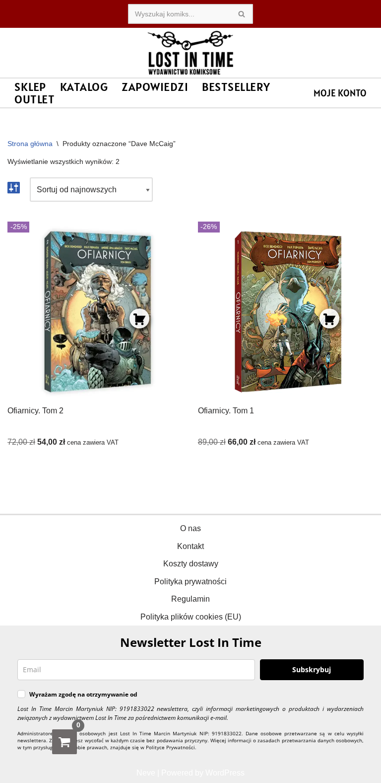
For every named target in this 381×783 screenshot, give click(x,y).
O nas (190, 528)
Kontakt (190, 546)
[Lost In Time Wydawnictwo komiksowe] (190, 53)
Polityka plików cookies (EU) (190, 617)
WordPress (225, 773)
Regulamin (190, 599)
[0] (64, 741)
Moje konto (340, 93)
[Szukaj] (242, 14)
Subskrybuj (311, 669)
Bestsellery (236, 86)
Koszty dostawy (190, 563)
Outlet (34, 99)
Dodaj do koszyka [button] (139, 318)
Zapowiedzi (155, 86)
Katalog (84, 86)
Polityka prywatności (190, 581)
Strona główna (30, 144)
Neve (145, 773)
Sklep (30, 86)
